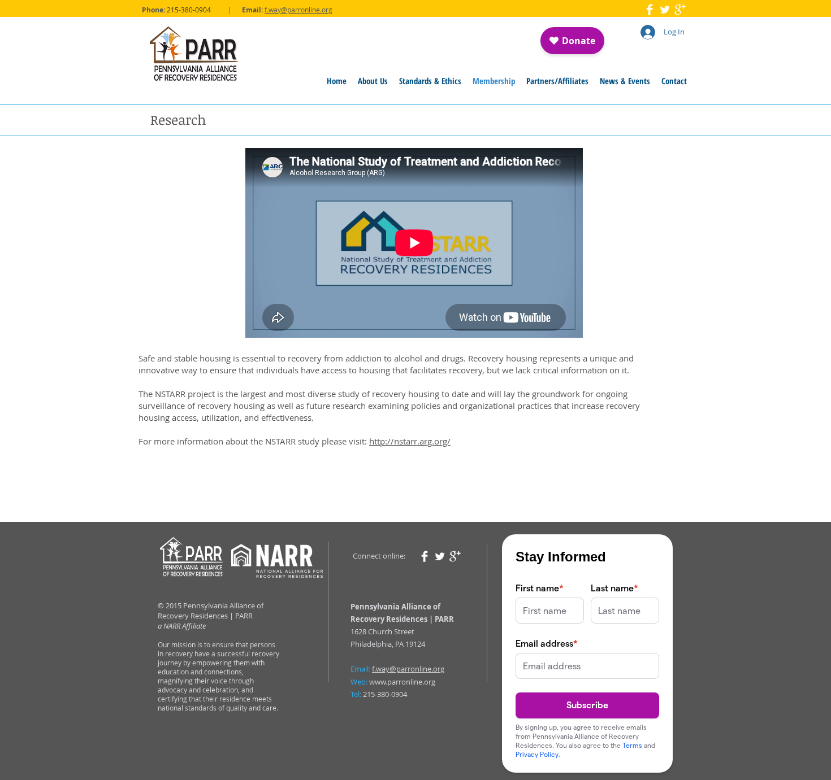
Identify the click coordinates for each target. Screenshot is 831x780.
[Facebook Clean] (649, 9)
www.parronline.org (402, 682)
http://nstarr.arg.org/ (410, 441)
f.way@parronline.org (298, 9)
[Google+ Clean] (680, 9)
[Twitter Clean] (664, 9)
